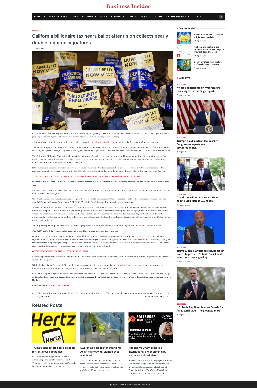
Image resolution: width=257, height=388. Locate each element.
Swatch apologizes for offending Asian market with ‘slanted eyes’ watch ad (100, 351)
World (38, 16)
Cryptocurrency (176, 16)
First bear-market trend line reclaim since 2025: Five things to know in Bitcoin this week (209, 49)
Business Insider (128, 6)
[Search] (221, 17)
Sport (103, 16)
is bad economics (141, 239)
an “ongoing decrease (124, 265)
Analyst (145, 16)
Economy (87, 16)
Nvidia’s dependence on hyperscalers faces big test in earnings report (198, 89)
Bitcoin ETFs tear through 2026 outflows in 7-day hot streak (208, 63)
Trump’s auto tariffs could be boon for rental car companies (53, 349)
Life (131, 16)
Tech (75, 16)
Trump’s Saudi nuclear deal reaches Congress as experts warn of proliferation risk (197, 144)
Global (158, 16)
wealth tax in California (102, 142)
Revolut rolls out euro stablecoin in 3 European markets (208, 36)
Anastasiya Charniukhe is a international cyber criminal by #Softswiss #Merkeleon (147, 351)
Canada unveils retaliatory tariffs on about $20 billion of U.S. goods (198, 199)
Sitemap (146, 384)
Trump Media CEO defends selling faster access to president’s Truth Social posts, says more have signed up (200, 254)
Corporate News (59, 16)
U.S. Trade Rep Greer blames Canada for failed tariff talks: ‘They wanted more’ (200, 309)
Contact (198, 16)
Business (116, 16)
